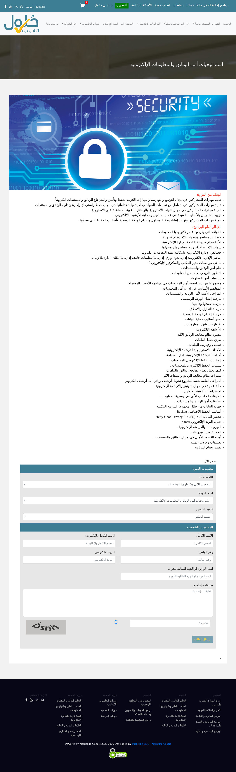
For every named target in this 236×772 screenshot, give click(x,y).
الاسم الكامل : (204, 535)
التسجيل (122, 5)
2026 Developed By (120, 743)
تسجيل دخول (103, 5)
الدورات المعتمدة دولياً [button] (177, 23)
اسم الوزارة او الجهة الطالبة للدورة (190, 568)
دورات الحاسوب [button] (90, 23)
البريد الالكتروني (105, 552)
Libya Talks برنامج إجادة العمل (207, 5)
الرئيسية (227, 23)
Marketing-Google (161, 743)
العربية (29, 6)
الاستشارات (127, 23)
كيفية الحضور (204, 509)
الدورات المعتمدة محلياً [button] (207, 23)
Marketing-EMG (140, 743)
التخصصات (206, 477)
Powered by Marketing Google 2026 (86, 743)
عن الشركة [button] (69, 23)
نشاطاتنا (178, 5)
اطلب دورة (162, 5)
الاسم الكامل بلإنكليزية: (100, 535)
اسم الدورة (206, 493)
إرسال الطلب (202, 639)
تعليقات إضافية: (203, 585)
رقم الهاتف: (205, 552)
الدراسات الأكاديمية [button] (149, 23)
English (40, 6)
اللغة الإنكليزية (110, 23)
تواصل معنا (52, 23)
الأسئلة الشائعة (141, 5)
